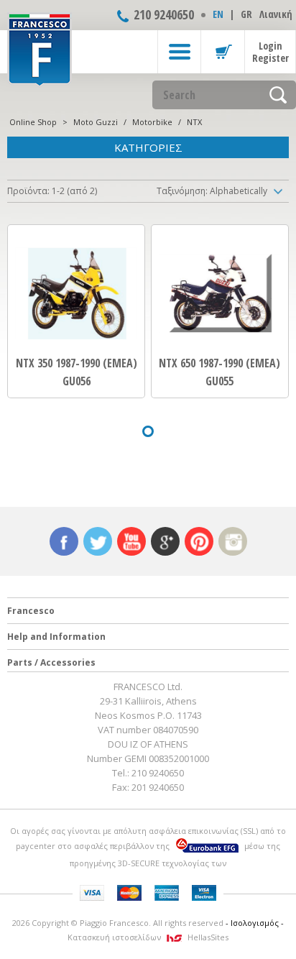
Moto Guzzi (95, 121)
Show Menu (179, 51)
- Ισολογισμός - (255, 922)
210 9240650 (164, 14)
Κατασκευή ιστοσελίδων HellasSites (148, 937)
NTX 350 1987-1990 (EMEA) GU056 (76, 372)
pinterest (199, 541)
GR (246, 14)
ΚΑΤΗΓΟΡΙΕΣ (148, 147)
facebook (64, 541)
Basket (222, 51)
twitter (97, 541)
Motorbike (152, 121)
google (165, 541)
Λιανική (275, 14)
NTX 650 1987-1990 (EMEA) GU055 (219, 372)
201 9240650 (157, 787)
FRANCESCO (39, 48)
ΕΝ (218, 14)
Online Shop (33, 121)
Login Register (270, 52)
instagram (232, 541)
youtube (131, 541)
